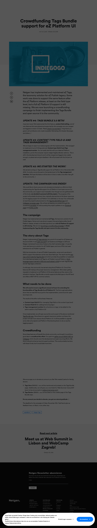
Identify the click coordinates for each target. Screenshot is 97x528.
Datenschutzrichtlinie (15, 523)
